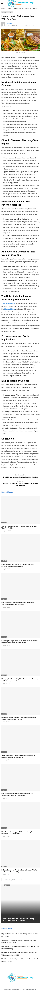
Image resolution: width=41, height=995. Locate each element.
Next (13, 879)
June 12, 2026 (6, 721)
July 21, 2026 (6, 569)
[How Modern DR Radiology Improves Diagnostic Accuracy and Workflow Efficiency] (20, 586)
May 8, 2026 (6, 874)
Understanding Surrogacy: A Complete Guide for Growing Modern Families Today (17, 565)
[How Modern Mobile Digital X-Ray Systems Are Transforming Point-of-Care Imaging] (20, 777)
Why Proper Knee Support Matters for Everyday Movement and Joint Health (17, 833)
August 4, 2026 (7, 531)
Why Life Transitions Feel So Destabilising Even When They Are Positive (19, 527)
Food (4, 12)
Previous (7, 879)
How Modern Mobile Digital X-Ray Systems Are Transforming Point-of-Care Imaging (17, 794)
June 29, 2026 (6, 683)
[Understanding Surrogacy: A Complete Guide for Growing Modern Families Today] (20, 548)
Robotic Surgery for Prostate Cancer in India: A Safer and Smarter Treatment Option (19, 871)
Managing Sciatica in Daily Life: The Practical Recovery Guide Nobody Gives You (19, 680)
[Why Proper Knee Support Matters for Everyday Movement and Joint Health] (20, 815)
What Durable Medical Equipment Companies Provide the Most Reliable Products (20, 960)
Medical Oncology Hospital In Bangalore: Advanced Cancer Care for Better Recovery (18, 718)
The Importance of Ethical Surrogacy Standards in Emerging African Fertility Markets (18, 756)
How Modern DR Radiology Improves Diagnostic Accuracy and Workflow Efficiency (17, 603)
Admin (9, 23)
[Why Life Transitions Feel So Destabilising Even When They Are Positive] (20, 510)
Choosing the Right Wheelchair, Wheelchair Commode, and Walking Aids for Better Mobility (19, 642)
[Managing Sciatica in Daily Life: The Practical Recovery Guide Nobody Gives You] (20, 662)
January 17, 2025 (12, 26)
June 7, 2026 (6, 760)
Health (10, 12)
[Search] (38, 2)
